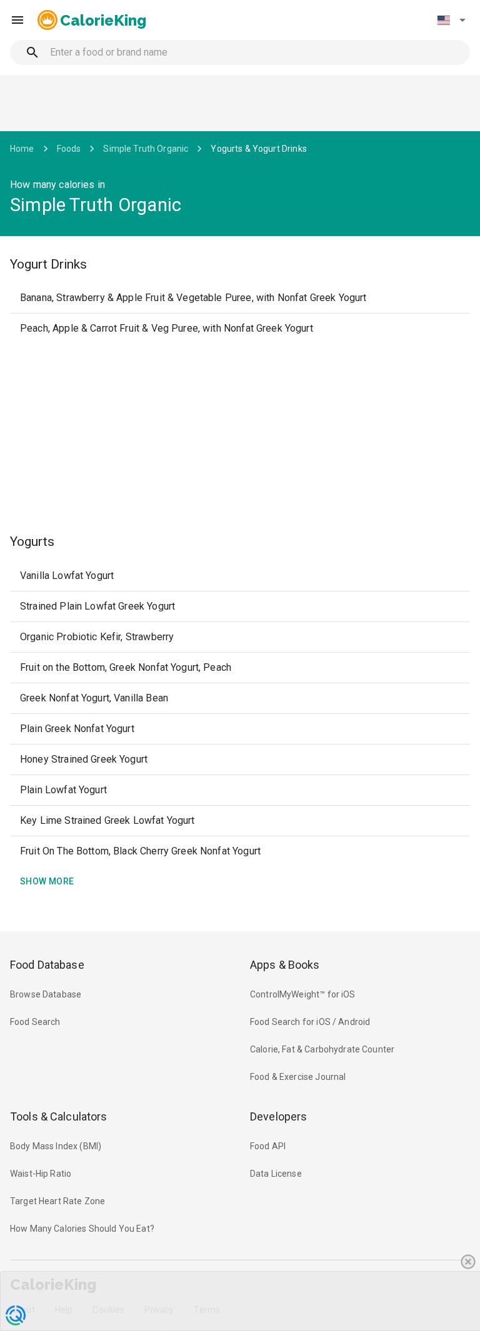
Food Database (47, 964)
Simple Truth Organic (145, 149)
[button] (451, 20)
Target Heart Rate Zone (57, 1201)
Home (22, 149)
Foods (69, 149)
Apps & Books (285, 964)
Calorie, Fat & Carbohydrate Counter (322, 1049)
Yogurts (32, 541)
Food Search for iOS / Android (310, 1022)
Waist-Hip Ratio (40, 1174)
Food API (268, 1146)
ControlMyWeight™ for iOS (303, 994)
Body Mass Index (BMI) (55, 1146)
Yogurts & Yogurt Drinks (258, 149)
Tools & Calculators (59, 1116)
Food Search (35, 1022)
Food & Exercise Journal (298, 1077)
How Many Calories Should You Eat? (82, 1229)
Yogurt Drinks (48, 264)
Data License (276, 1174)
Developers (278, 1116)
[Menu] (17, 20)
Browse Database (45, 994)
